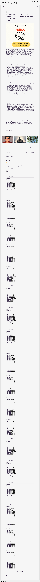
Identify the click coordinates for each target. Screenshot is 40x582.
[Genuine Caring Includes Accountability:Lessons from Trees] (32, 139)
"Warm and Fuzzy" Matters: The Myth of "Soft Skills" (19, 144)
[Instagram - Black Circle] (37, 1)
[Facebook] (3, 581)
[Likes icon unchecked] (7, 168)
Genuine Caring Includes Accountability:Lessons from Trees (32, 144)
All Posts (3, 6)
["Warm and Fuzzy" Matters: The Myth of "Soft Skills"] (20, 139)
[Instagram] (8, 581)
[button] (37, 6)
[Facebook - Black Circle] (34, 1)
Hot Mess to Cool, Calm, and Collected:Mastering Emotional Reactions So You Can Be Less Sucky (7, 144)
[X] (35, 1)
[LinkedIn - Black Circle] (32, 1)
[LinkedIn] (1, 581)
